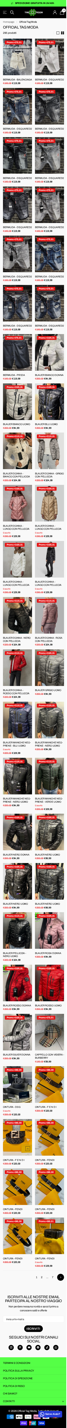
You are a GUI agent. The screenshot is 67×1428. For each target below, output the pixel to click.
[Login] (55, 12)
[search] (12, 12)
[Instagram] (11, 1347)
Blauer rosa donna (48, 953)
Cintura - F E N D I (45, 1107)
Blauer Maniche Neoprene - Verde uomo (49, 800)
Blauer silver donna (16, 1054)
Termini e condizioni (16, 1363)
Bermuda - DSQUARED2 (49, 79)
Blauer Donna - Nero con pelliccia (17, 639)
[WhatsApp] (55, 1347)
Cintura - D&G (11, 1107)
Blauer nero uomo (47, 854)
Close (33, 1401)
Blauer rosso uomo (48, 1005)
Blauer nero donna (16, 854)
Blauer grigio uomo (48, 690)
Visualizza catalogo (5, 12)
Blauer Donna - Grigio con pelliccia (49, 475)
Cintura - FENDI (44, 1160)
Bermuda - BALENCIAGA (17, 79)
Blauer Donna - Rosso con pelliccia (16, 692)
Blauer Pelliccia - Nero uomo (14, 955)
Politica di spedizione (18, 1378)
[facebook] (38, 1347)
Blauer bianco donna (49, 375)
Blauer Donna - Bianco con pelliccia (16, 475)
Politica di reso (14, 1386)
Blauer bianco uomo (16, 424)
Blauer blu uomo (46, 424)
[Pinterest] (20, 1347)
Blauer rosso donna (17, 1005)
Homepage (8, 22)
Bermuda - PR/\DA (14, 375)
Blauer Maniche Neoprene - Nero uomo (49, 744)
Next (60, 1277)
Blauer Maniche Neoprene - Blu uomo (17, 744)
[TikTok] (47, 1347)
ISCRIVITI (33, 1328)
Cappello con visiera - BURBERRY (49, 1056)
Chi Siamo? (10, 1393)
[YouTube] (29, 1347)
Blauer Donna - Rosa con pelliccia (48, 639)
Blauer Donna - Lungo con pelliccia (16, 527)
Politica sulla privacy (18, 1370)
